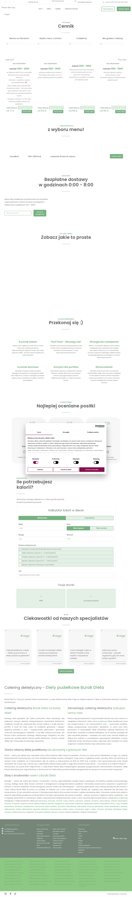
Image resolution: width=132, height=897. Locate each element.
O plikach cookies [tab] (93, 432)
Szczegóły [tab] (66, 432)
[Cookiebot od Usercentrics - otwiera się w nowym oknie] (96, 426)
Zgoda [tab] (39, 432)
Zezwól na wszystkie (91, 469)
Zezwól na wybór (66, 469)
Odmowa (40, 469)
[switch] (55, 462)
